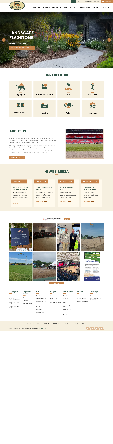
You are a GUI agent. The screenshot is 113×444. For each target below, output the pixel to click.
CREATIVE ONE (42, 328)
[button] (4, 40)
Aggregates (36, 8)
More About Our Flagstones (21, 48)
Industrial (96, 8)
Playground (30, 323)
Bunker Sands (39, 304)
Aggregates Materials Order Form (95, 299)
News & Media (88, 1)
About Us (46, 323)
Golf (65, 8)
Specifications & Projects (54, 299)
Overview (11, 296)
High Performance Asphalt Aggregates (14, 303)
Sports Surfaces (85, 8)
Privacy (84, 323)
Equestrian (66, 315)
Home (73, 1)
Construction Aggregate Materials (14, 299)
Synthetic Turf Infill (68, 312)
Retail (38, 323)
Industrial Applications (82, 301)
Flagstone (25, 300)
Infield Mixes (66, 298)
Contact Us (97, 1)
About (79, 1)
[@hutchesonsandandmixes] (45, 219)
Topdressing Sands (41, 298)
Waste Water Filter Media (14, 307)
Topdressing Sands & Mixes (68, 305)
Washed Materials (27, 303)
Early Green (39, 309)
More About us (16, 158)
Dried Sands (39, 307)
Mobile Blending (40, 312)
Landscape (106, 8)
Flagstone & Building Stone (52, 8)
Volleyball (73, 8)
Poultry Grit (80, 304)
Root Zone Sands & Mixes (68, 301)
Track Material (67, 309)
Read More (16, 203)
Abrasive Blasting (81, 298)
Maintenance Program (55, 302)
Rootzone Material (41, 301)
